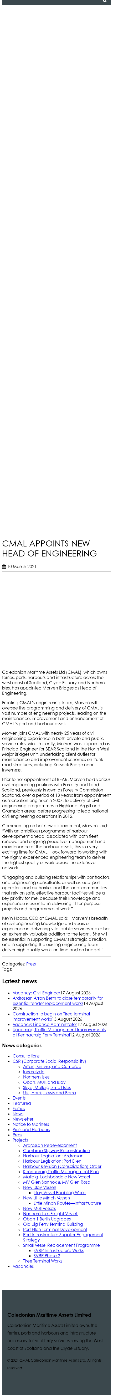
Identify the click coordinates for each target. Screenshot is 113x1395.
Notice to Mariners (31, 1124)
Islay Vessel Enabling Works (60, 1192)
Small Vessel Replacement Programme (61, 1245)
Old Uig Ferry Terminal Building (53, 1224)
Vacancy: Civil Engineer (36, 992)
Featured (22, 1103)
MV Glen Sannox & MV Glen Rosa (56, 1182)
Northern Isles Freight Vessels (50, 1213)
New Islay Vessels (39, 1187)
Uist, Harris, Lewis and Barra (49, 1092)
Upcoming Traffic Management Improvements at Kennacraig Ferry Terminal (59, 1032)
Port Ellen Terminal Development (55, 1229)
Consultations (26, 1056)
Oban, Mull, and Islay (44, 1082)
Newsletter (23, 1119)
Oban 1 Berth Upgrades (47, 1219)
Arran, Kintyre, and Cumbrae (52, 1066)
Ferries (19, 1108)
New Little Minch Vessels (46, 1197)
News (18, 1113)
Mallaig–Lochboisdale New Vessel (56, 1176)
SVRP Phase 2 (47, 1255)
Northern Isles (36, 1077)
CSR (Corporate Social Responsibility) (49, 1061)
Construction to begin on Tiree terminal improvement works (51, 1016)
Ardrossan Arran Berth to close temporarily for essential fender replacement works (58, 1000)
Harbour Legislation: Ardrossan (53, 1155)
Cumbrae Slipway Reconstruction (56, 1150)
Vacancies (23, 1266)
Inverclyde (33, 1071)
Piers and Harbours (31, 1129)
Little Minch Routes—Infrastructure (67, 1203)
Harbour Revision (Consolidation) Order (62, 1166)
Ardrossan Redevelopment (50, 1145)
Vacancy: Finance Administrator (45, 1024)
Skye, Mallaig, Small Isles (47, 1087)
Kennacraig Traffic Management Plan (61, 1171)
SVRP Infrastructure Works (59, 1250)
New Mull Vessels (39, 1208)
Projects (20, 1140)
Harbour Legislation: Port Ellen (52, 1161)
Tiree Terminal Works (42, 1261)
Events (19, 1098)
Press (31, 964)
